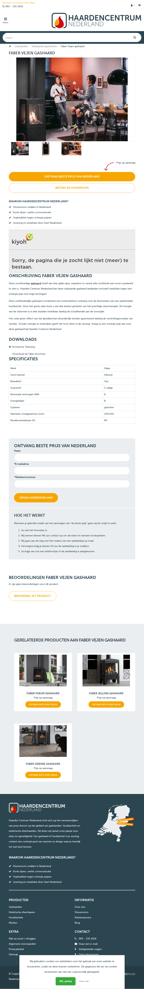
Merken (13, 922)
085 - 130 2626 (14, 6)
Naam (17, 450)
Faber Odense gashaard (43, 763)
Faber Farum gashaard (43, 693)
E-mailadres (22, 463)
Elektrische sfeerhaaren (22, 912)
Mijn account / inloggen (22, 938)
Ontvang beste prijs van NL (43, 704)
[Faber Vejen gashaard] (19, 149)
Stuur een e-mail (88, 943)
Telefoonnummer (25, 477)
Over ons (80, 906)
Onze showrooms (89, 954)
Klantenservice (83, 917)
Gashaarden (21, 46)
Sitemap (13, 954)
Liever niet (84, 981)
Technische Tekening (23, 346)
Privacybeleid (16, 949)
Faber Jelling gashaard (106, 693)
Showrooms (81, 912)
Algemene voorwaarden (22, 943)
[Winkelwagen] (139, 5)
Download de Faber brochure (28, 353)
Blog (77, 922)
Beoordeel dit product (32, 596)
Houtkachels (16, 917)
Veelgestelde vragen (90, 949)
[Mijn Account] (133, 5)
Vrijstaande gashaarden (44, 46)
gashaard (36, 283)
